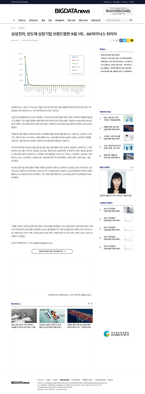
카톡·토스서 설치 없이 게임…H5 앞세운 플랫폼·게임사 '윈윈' (117, 58)
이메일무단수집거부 (87, 380)
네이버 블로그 (117, 2)
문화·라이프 (96, 20)
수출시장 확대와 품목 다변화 (110, 55)
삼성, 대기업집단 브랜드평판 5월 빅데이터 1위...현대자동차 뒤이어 (112, 238)
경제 (43, 20)
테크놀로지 (59, 20)
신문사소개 (40, 380)
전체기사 (22, 20)
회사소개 (124, 2)
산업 (50, 20)
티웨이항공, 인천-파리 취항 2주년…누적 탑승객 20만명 (117, 62)
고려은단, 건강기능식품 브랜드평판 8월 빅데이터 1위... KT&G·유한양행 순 (112, 137)
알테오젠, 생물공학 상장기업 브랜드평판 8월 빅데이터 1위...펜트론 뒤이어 (112, 156)
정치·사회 (71, 20)
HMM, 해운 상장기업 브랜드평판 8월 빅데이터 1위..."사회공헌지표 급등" (79, 326)
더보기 (132, 167)
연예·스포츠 (83, 20)
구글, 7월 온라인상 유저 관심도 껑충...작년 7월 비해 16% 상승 (112, 147)
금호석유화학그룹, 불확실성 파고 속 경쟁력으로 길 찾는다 (117, 71)
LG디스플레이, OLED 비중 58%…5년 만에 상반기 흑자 (117, 65)
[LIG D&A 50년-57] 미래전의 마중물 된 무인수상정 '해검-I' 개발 (23, 326)
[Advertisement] (30, 202)
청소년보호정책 (75, 380)
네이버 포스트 (107, 2)
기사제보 (131, 2)
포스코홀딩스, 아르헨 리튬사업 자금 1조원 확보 (116, 68)
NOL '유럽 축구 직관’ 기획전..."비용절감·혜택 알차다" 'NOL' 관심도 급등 (112, 118)
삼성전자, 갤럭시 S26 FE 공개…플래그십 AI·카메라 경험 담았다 (50, 326)
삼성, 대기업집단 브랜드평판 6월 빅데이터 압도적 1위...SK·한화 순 (112, 228)
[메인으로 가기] (20, 383)
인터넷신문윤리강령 (100, 380)
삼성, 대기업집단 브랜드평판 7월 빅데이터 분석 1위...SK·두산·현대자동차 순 (112, 219)
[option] (25, 319)
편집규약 (110, 380)
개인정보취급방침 (64, 380)
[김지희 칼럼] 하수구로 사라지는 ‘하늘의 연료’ (116, 196)
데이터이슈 (33, 20)
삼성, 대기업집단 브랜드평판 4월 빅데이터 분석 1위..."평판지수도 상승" (112, 247)
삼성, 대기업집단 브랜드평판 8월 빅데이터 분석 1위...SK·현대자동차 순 (112, 210)
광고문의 (55, 380)
